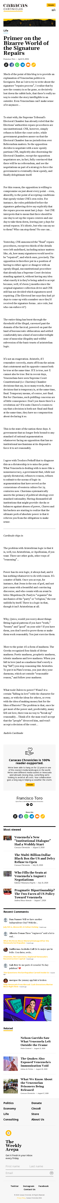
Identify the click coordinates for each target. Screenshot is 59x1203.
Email (31, 804)
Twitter (15, 1186)
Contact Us (29, 1189)
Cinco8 (35, 1108)
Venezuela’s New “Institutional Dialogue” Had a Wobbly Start (32, 841)
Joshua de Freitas (27, 1069)
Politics (8, 1103)
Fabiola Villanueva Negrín (24, 883)
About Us (37, 1119)
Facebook (44, 1186)
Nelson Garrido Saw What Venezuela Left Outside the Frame (36, 1041)
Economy (9, 1108)
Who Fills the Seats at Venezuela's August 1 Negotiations (30, 876)
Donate (51, 5)
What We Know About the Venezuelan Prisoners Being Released (36, 1085)
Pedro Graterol (26, 1048)
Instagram (28, 1186)
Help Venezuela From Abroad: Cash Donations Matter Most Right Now (28, 985)
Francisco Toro (9, 59)
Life (5, 30)
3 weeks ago (42, 927)
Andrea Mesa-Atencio (23, 900)
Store (35, 1114)
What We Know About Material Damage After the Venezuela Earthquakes (26, 942)
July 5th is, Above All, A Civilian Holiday (20, 927)
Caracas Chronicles (22, 847)
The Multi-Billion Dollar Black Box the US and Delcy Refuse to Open (34, 858)
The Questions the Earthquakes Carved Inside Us (26, 972)
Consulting (11, 1119)
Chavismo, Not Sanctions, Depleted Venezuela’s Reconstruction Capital (25, 957)
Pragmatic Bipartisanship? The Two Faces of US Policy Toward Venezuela (34, 894)
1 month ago (29, 943)
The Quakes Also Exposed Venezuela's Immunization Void (36, 1062)
